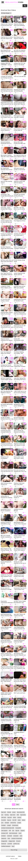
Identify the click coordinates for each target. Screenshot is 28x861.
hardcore (3, 843)
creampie (9, 835)
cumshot (10, 843)
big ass (9, 820)
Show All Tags (14, 849)
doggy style (12, 841)
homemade (15, 825)
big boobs (23, 814)
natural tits (13, 822)
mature (19, 817)
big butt (10, 817)
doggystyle (4, 841)
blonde (9, 812)
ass (13, 830)
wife (18, 814)
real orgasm (4, 830)
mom (20, 833)
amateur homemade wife (7, 828)
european (15, 835)
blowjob (7, 822)
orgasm (22, 830)
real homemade (13, 833)
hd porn (18, 841)
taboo (23, 820)
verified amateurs (5, 846)
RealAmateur (14, 2)
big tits (17, 830)
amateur (3, 835)
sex (2, 814)
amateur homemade (17, 838)
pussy (13, 812)
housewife (18, 828)
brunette (3, 820)
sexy (13, 846)
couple (19, 822)
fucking (7, 814)
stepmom (3, 838)
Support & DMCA (10, 856)
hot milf (14, 820)
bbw (9, 838)
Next (17, 804)
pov (2, 822)
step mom (12, 814)
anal (21, 835)
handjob (3, 825)
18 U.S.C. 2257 (14, 858)
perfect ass (16, 843)
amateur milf (4, 833)
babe (19, 820)
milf (10, 830)
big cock (3, 812)
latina (14, 817)
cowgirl (9, 825)
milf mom (3, 817)
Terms (19, 856)
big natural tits (20, 812)
